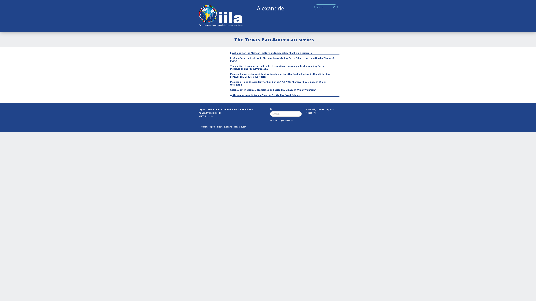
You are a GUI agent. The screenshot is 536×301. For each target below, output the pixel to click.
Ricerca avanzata (224, 127)
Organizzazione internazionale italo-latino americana (226, 109)
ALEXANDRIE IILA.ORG (220, 15)
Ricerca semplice (208, 127)
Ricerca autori (240, 127)
